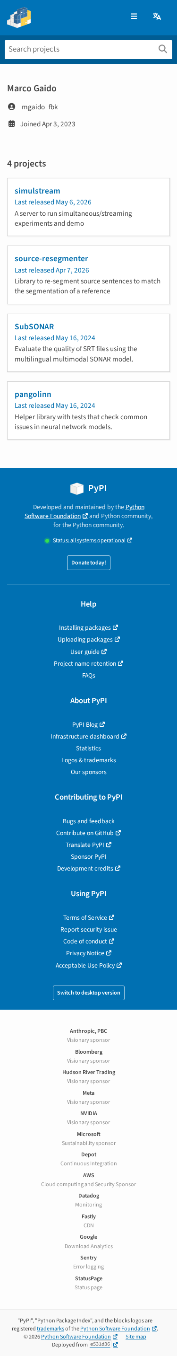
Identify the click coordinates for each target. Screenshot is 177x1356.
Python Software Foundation (84, 511)
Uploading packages (85, 639)
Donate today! (88, 563)
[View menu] (133, 17)
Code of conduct (85, 941)
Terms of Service (85, 917)
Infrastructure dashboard (85, 736)
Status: (89, 541)
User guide (85, 651)
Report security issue (88, 929)
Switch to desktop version (88, 993)
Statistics (88, 748)
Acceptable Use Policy (85, 965)
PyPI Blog (85, 724)
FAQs (88, 675)
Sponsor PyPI (89, 856)
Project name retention (85, 663)
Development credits (85, 868)
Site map (136, 1337)
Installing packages (85, 627)
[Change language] (157, 17)
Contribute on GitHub (85, 832)
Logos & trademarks (88, 760)
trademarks (50, 1329)
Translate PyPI (85, 844)
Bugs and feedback (89, 821)
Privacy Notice (85, 953)
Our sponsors (89, 771)
